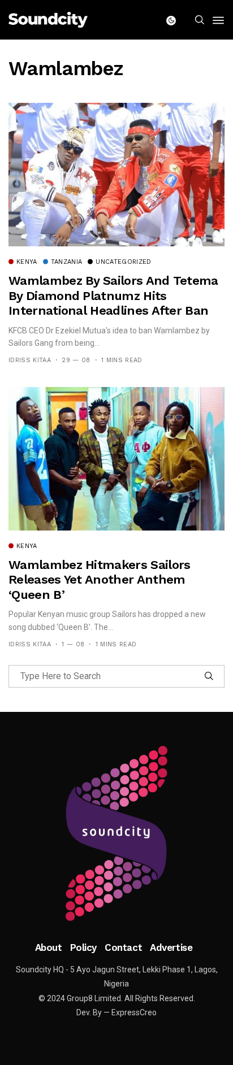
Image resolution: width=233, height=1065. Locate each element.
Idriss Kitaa (29, 360)
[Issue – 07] (116, 833)
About (48, 947)
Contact (123, 947)
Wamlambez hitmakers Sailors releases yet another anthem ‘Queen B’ (99, 580)
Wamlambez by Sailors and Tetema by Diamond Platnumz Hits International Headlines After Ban (113, 295)
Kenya (26, 262)
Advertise (171, 947)
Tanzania (67, 262)
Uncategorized (123, 262)
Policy (83, 947)
